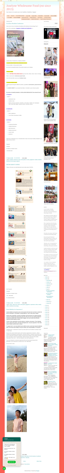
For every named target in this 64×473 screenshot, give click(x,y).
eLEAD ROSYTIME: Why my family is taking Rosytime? (52, 344)
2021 (46, 310)
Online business (22, 457)
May (47, 289)
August (47, 285)
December (48, 280)
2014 (46, 322)
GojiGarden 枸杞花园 (17, 17)
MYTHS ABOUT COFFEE (13, 164)
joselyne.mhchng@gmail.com (49, 271)
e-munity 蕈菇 (9, 17)
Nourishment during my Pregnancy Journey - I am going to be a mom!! (53, 354)
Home (8, 15)
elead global (23, 159)
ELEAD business (32, 456)
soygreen (18, 161)
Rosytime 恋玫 (46, 15)
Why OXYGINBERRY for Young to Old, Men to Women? (52, 372)
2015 (46, 321)
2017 (46, 317)
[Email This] (22, 158)
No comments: (17, 157)
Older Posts (39, 461)
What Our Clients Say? (35, 19)
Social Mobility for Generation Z (14, 309)
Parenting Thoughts (47, 17)
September (48, 283)
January (48, 303)
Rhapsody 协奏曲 (53, 15)
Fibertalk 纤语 (40, 15)
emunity (27, 159)
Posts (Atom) (27, 464)
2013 (46, 324)
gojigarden (32, 159)
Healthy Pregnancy (33, 17)
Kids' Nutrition (40, 17)
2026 (46, 277)
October (48, 282)
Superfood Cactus (51, 381)
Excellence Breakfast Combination (14, 23)
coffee (11, 304)
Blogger (37, 470)
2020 (46, 312)
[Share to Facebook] (25, 158)
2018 (46, 315)
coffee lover (14, 304)
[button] (19, 438)
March (47, 299)
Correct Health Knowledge (20, 15)
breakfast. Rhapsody (14, 159)
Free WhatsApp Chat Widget (12, 465)
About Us (12, 15)
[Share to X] (24, 158)
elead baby (26, 456)
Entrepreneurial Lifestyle (26, 19)
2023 (46, 307)
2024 (46, 305)
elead (19, 159)
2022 (46, 308)
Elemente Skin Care (25, 17)
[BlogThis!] (23, 158)
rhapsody (27, 457)
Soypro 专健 (28, 15)
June (47, 287)
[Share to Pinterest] (26, 158)
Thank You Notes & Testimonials (46, 19)
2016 (46, 319)
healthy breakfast (38, 159)
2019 (46, 314)
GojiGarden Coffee (34, 304)
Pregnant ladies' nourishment (51, 335)
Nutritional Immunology (11, 161)
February (48, 301)
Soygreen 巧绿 (34, 15)
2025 (46, 278)
